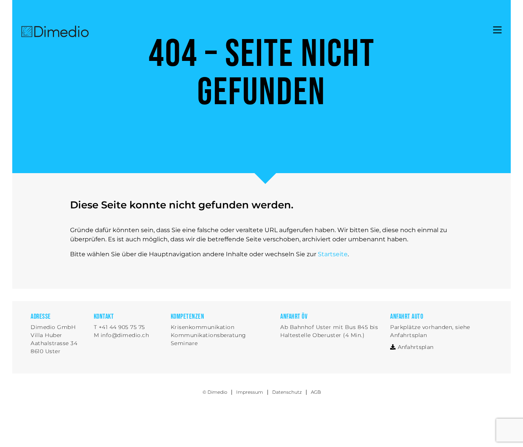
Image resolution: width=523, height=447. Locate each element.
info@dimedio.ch (125, 335)
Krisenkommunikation (203, 327)
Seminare (184, 343)
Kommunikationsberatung (208, 335)
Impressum (249, 392)
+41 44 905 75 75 (122, 327)
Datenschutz (287, 392)
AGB (316, 392)
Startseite (333, 254)
